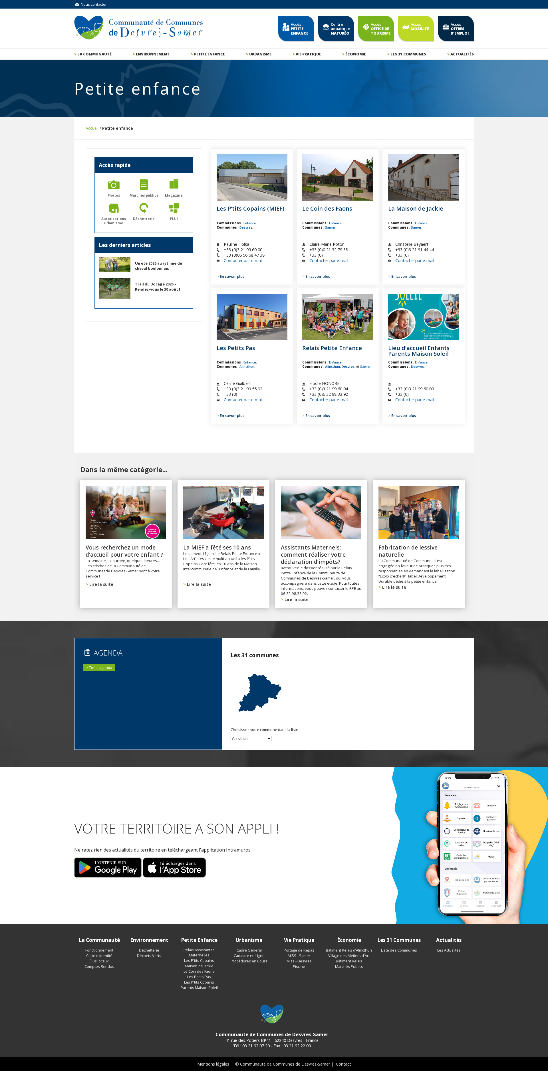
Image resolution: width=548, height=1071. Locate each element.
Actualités (462, 54)
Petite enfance (209, 54)
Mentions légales (213, 1064)
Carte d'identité (99, 955)
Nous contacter (93, 4)
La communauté (94, 54)
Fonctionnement (99, 950)
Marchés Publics (349, 966)
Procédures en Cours (249, 961)
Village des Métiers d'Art (349, 955)
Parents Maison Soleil (199, 987)
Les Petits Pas (199, 976)
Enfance (249, 223)
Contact (343, 1064)
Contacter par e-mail (243, 260)
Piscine (299, 966)
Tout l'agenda (100, 667)
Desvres (245, 227)
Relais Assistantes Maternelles (199, 952)
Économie (355, 54)
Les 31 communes (408, 54)
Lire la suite (101, 584)
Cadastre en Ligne (249, 955)
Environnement (153, 54)
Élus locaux (99, 961)
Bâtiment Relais (349, 961)
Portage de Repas (299, 950)
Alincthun (246, 366)
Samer (330, 227)
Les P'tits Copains (199, 960)
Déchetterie (149, 950)
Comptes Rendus (99, 966)
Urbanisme (260, 54)
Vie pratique (308, 54)
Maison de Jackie (199, 965)
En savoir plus (232, 276)
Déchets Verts (149, 955)
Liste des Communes (399, 950)
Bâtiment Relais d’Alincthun (349, 950)
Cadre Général (249, 950)
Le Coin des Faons (199, 971)
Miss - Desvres (299, 961)
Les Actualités (449, 950)
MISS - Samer (299, 955)
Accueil (92, 128)
